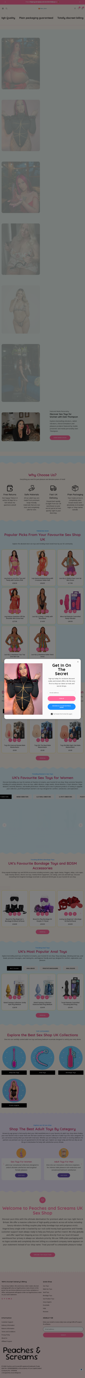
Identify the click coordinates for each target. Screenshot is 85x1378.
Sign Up (61, 698)
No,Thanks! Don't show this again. (62, 714)
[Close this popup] (78, 662)
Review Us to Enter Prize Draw (61, 706)
